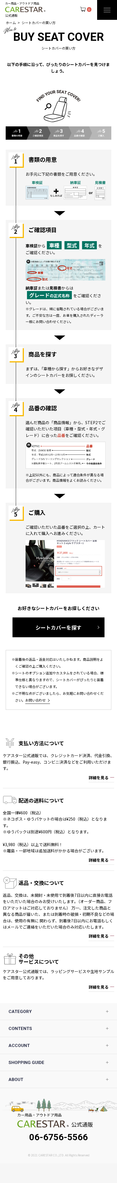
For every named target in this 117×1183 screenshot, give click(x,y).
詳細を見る (98, 777)
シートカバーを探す (58, 627)
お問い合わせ (35, 700)
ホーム (11, 22)
